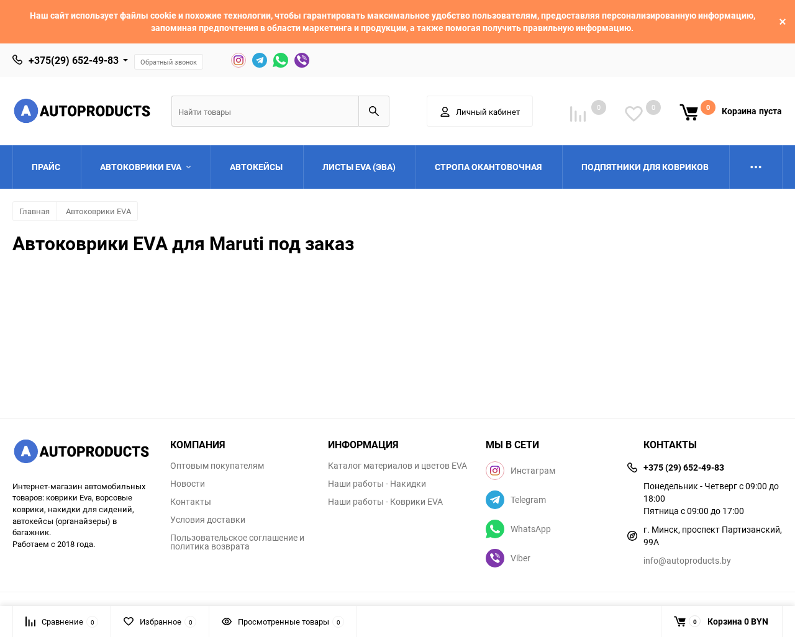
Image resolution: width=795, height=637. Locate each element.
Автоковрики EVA (98, 211)
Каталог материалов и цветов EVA (397, 465)
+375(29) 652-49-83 (74, 60)
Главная (34, 211)
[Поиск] (373, 111)
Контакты (190, 501)
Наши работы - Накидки (377, 483)
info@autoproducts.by (687, 560)
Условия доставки (207, 519)
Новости (187, 483)
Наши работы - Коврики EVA (385, 501)
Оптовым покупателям (217, 465)
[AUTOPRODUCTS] (82, 453)
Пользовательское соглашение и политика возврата (237, 542)
